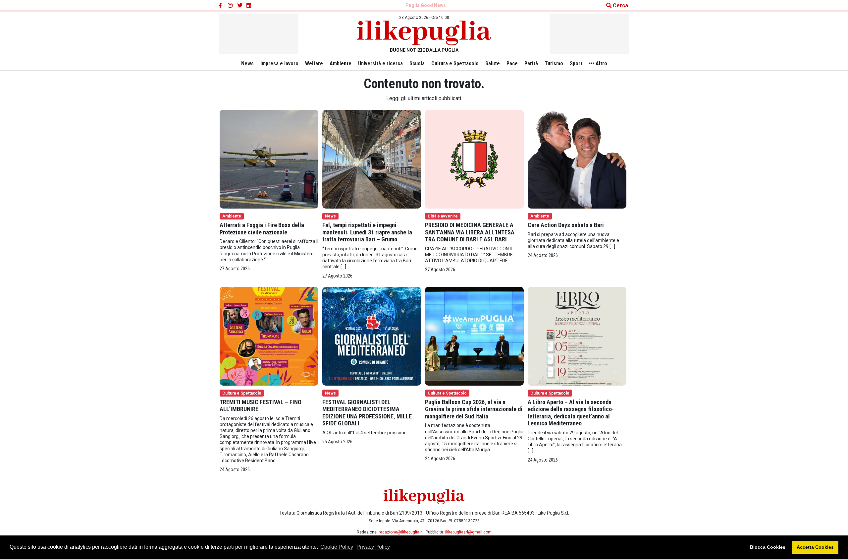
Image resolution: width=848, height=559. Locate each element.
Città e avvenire (443, 216)
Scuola (417, 63)
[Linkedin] (249, 6)
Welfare (314, 63)
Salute (492, 63)
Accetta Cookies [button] (815, 547)
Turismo (554, 63)
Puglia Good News (425, 5)
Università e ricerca (380, 63)
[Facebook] (221, 6)
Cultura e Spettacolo (455, 63)
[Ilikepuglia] (424, 33)
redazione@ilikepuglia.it (401, 532)
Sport (576, 63)
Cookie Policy (336, 547)
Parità (531, 63)
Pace (512, 63)
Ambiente (340, 63)
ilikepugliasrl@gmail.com (468, 532)
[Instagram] (230, 6)
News (247, 63)
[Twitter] (239, 6)
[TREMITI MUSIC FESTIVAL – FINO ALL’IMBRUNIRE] (269, 336)
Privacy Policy (373, 547)
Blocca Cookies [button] (767, 547)
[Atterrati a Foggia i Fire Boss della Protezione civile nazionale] (269, 158)
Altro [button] (600, 63)
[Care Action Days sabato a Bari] (577, 158)
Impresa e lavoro (279, 63)
